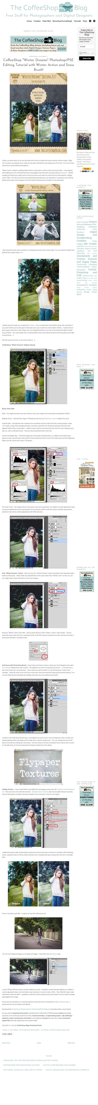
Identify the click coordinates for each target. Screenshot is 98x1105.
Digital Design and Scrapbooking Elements (67, 1070)
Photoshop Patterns (84, 248)
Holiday (80, 244)
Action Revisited (82, 222)
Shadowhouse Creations (40, 792)
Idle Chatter (90, 243)
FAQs (85, 21)
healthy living (81, 278)
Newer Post (6, 1043)
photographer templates (87, 285)
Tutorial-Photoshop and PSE (55, 1030)
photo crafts (93, 280)
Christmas (93, 227)
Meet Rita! (46, 21)
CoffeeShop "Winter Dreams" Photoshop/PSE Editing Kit (31, 1009)
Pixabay (32, 325)
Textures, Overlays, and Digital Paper (22, 1070)
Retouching (81, 253)
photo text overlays (87, 282)
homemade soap (91, 278)
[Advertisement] (87, 96)
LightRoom (80, 246)
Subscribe (87, 58)
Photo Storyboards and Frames (59, 1065)
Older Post (71, 1043)
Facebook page (63, 1002)
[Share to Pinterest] (11, 1034)
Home (29, 21)
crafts (95, 276)
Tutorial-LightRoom (83, 267)
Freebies (37, 21)
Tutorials (77, 21)
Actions (14, 1030)
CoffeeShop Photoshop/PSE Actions (21, 1065)
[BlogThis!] (5, 1034)
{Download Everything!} (62, 21)
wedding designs (90, 287)
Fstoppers (64, 173)
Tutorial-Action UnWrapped (87, 264)
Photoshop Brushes (29, 1030)
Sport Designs (92, 253)
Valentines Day (87, 276)
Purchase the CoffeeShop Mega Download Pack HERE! (30, 1060)
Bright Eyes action (50, 418)
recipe (78, 287)
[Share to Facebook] (9, 1034)
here (21, 252)
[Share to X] (7, 1034)
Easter (94, 241)
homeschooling (82, 280)
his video (5, 667)
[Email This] (3, 1034)
